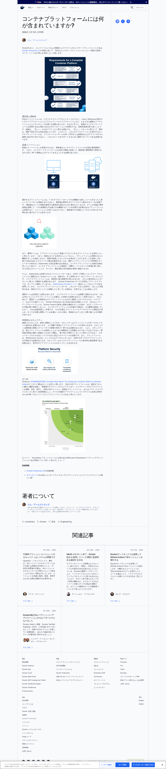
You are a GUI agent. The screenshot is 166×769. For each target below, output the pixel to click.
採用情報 (25, 747)
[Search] (132, 7)
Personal (123, 662)
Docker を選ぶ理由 (29, 711)
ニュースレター (99, 687)
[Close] (162, 764)
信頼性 (24, 715)
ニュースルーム (27, 733)
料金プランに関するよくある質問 (132, 680)
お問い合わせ (125, 684)
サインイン (140, 7)
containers (30, 521)
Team (122, 669)
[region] (83, 765)
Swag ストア (26, 737)
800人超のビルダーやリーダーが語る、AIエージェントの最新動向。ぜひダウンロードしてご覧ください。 (86, 2)
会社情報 (25, 700)
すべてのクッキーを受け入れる (143, 765)
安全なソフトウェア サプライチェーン (69, 680)
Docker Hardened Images (31, 684)
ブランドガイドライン (30, 740)
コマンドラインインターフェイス (68, 662)
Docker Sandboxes (29, 687)
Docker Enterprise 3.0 (31, 50)
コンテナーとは (27, 704)
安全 (53, 521)
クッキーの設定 (106, 765)
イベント (25, 726)
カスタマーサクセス (29, 718)
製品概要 (25, 662)
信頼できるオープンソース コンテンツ (69, 676)
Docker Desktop (28, 666)
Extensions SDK (99, 673)
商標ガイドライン (28, 744)
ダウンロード (32, 475)
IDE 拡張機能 (60, 666)
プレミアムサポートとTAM (129, 676)
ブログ (24, 708)
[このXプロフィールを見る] (123, 21)
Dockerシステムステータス (31, 729)
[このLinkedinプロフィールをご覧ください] (117, 21)
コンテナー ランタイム (64, 669)
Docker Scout (27, 673)
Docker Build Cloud (29, 676)
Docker (43, 521)
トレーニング (98, 669)
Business (123, 673)
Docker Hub (26, 669)
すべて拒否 (122, 765)
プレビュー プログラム (102, 684)
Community (98, 676)
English (141, 700)
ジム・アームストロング (37, 40)
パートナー (26, 722)
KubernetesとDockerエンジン (65, 284)
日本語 (141, 704)
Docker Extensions (63, 673)
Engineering (66, 521)
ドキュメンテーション (102, 662)
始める (96, 666)
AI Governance (27, 691)
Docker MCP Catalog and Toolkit (34, 680)
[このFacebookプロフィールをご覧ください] (128, 21)
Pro (121, 666)
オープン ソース (99, 680)
